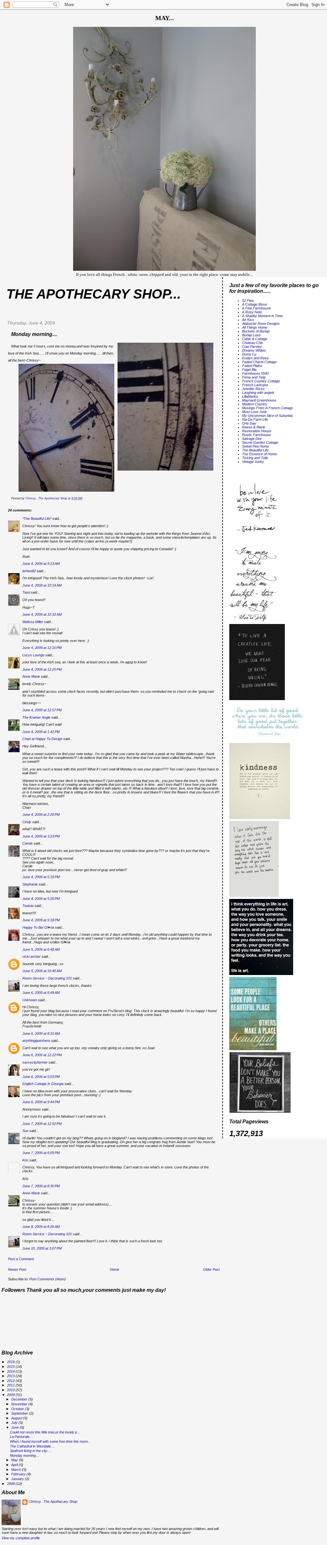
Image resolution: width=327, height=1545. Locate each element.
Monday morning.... (25, 1455)
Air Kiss (248, 320)
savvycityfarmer (35, 1062)
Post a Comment (21, 1259)
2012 (11, 1381)
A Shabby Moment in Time (262, 316)
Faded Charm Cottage (259, 362)
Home (114, 1269)
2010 (11, 1390)
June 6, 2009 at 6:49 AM (41, 993)
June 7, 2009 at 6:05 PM (41, 1153)
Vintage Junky (253, 462)
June (15, 1427)
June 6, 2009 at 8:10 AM (41, 1033)
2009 (11, 1395)
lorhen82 (29, 571)
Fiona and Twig (253, 377)
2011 (11, 1385)
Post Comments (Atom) (47, 1279)
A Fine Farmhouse (256, 308)
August (17, 1418)
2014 (11, 1371)
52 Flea (248, 300)
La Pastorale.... (21, 1437)
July (15, 1422)
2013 (11, 1376)
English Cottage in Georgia (43, 1084)
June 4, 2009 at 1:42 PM (41, 732)
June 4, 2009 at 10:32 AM (42, 614)
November (19, 1404)
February (19, 1474)
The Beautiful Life (255, 450)
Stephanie (30, 884)
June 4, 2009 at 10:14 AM (42, 585)
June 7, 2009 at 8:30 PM (41, 1186)
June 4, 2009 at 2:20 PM (41, 814)
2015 (11, 1367)
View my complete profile (21, 1538)
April (15, 1465)
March (16, 1469)
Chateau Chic (252, 343)
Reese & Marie (253, 427)
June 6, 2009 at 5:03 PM (41, 1077)
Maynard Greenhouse (259, 400)
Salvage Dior (252, 439)
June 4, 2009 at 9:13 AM (41, 564)
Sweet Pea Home (255, 446)
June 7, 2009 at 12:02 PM (42, 1124)
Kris (25, 1160)
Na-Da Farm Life (255, 419)
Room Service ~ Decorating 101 (47, 978)
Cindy (26, 822)
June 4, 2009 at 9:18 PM (41, 920)
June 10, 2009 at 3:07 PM (42, 1248)
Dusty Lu (249, 354)
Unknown (29, 1000)
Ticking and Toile (255, 458)
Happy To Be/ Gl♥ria (38, 927)
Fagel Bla (249, 369)
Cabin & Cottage (254, 339)
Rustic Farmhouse (256, 435)
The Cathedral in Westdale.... (32, 1446)
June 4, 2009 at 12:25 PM (42, 669)
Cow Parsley (252, 346)
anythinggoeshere (36, 1040)
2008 (11, 1484)
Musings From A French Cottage (267, 408)
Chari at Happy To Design (42, 739)
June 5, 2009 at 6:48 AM (41, 949)
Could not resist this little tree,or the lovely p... (45, 1432)
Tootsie (28, 906)
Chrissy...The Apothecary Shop (53, 1501)
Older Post (211, 1269)
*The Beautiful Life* (36, 518)
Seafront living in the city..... (31, 1451)
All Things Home (254, 327)
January (18, 1479)
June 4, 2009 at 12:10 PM (42, 648)
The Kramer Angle (36, 717)
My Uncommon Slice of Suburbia (267, 415)
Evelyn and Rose (255, 358)
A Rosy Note (252, 312)
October (18, 1409)
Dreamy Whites (254, 350)
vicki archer (31, 956)
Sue (25, 1131)
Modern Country (254, 404)
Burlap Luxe (251, 335)
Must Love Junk (254, 412)
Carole (27, 843)
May (15, 1460)
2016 (11, 1362)
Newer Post (17, 1269)
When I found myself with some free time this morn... (50, 1441)
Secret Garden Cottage (260, 442)
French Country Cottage (261, 381)
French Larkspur (255, 385)
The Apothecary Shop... (93, 293)
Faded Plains (252, 366)
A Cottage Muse (254, 304)
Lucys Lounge (33, 655)
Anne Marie (31, 676)
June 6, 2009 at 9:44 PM (41, 1102)
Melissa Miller (32, 622)
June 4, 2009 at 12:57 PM (42, 710)
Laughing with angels (258, 392)
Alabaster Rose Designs (261, 323)
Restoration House (256, 431)
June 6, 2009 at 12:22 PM (42, 1055)
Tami (26, 592)
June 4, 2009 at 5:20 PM (41, 899)
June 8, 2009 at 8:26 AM (41, 1227)
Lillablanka (250, 396)
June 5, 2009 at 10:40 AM (42, 971)
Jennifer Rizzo (253, 389)
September (20, 1413)
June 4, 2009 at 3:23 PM (41, 836)
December (19, 1399)
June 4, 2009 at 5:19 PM (41, 877)
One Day (249, 423)
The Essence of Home (259, 454)
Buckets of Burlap (256, 331)
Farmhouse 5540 (255, 373)
